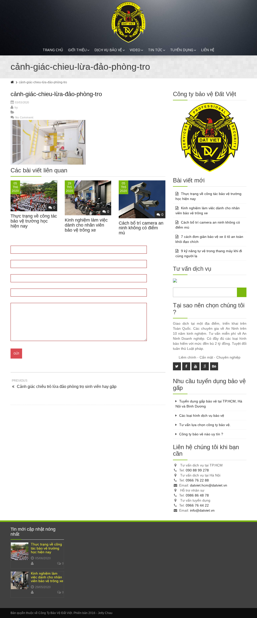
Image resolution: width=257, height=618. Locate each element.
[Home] (13, 82)
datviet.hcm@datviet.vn (208, 485)
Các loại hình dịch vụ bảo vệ (201, 416)
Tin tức (155, 49)
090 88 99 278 (197, 470)
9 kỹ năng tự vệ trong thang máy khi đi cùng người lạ (208, 253)
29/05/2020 (43, 587)
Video (135, 49)
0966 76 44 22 (197, 505)
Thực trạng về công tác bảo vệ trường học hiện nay (34, 221)
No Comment (24, 117)
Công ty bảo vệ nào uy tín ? (201, 434)
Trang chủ (53, 49)
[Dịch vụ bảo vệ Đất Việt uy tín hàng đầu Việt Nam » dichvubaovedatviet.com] (128, 22)
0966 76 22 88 (197, 480)
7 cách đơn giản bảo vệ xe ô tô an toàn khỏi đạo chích (209, 239)
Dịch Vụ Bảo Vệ (108, 49)
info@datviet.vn (202, 510)
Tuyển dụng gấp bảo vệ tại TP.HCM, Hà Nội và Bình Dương (208, 403)
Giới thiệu (77, 49)
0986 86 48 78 (197, 495)
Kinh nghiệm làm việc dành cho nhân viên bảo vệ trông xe (86, 225)
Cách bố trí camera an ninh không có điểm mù (141, 228)
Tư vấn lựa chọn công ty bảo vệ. (205, 425)
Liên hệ (207, 49)
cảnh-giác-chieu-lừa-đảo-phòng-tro (56, 94)
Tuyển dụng (181, 49)
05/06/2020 (43, 558)
